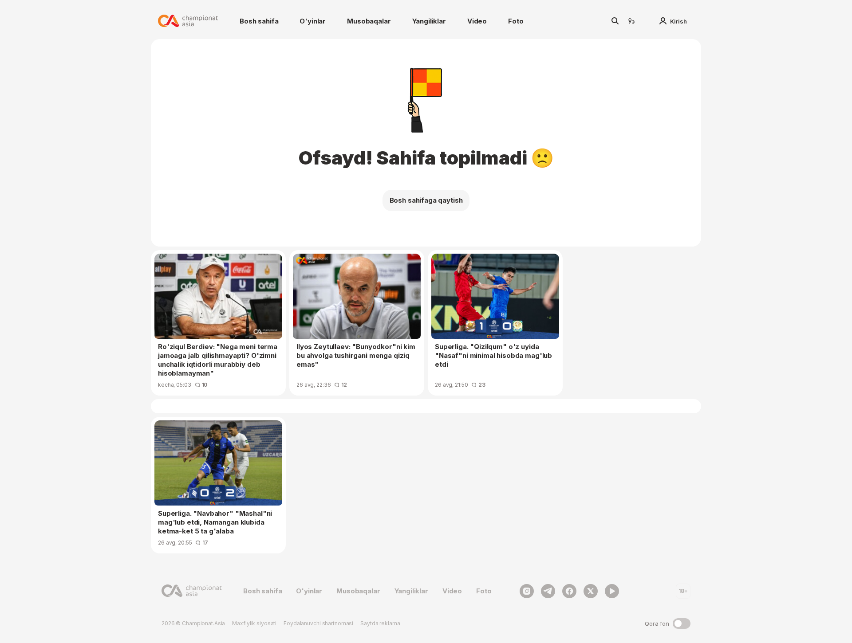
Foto (515, 21)
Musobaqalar (368, 21)
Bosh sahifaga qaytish (426, 200)
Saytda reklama (380, 623)
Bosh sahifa (259, 21)
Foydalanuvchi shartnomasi (318, 623)
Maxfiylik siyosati (254, 623)
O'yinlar (313, 21)
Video (477, 21)
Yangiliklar (429, 21)
